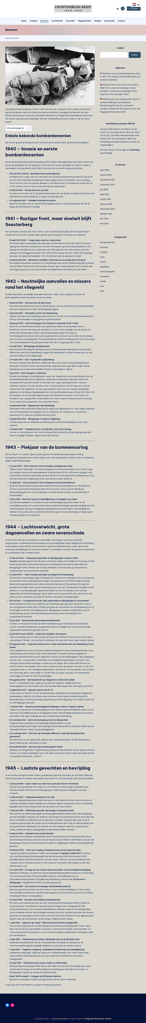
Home (7, 38)
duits (102, 257)
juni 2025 (104, 189)
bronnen (104, 247)
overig (103, 281)
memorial (104, 276)
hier (25, 866)
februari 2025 (106, 204)
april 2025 (104, 194)
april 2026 (104, 170)
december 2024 (107, 209)
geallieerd (104, 266)
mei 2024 (104, 223)
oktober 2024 (106, 214)
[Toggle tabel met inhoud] (27, 128)
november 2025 (107, 184)
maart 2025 (105, 199)
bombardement (107, 242)
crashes (103, 252)
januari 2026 (105, 175)
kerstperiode (24, 269)
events (103, 262)
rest (102, 286)
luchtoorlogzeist (107, 271)
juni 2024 (104, 218)
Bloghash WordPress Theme (98, 1018)
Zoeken (120, 48)
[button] (134, 8)
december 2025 (107, 179)
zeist (102, 291)
